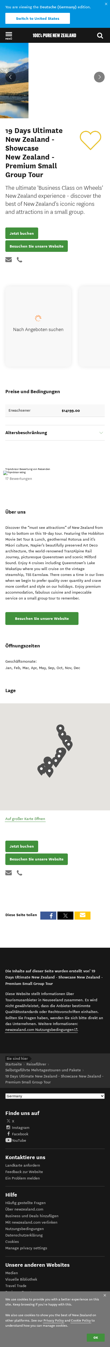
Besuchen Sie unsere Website (37, 246)
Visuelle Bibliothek (21, 1279)
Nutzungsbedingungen (24, 1229)
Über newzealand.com (24, 1209)
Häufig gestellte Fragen (25, 1203)
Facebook (20, 1134)
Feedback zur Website (24, 1172)
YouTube (19, 1140)
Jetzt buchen (22, 233)
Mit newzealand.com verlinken (31, 1222)
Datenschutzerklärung (24, 1235)
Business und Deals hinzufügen (31, 1216)
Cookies (12, 1241)
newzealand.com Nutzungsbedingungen (41, 1029)
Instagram (20, 1127)
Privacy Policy (54, 1320)
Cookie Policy (81, 1320)
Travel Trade (15, 1286)
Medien (11, 1273)
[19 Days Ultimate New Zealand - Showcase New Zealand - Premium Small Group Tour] (90, 140)
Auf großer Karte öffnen (25, 819)
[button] (8, 35)
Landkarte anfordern (22, 1165)
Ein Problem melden (22, 1178)
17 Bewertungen (18, 478)
